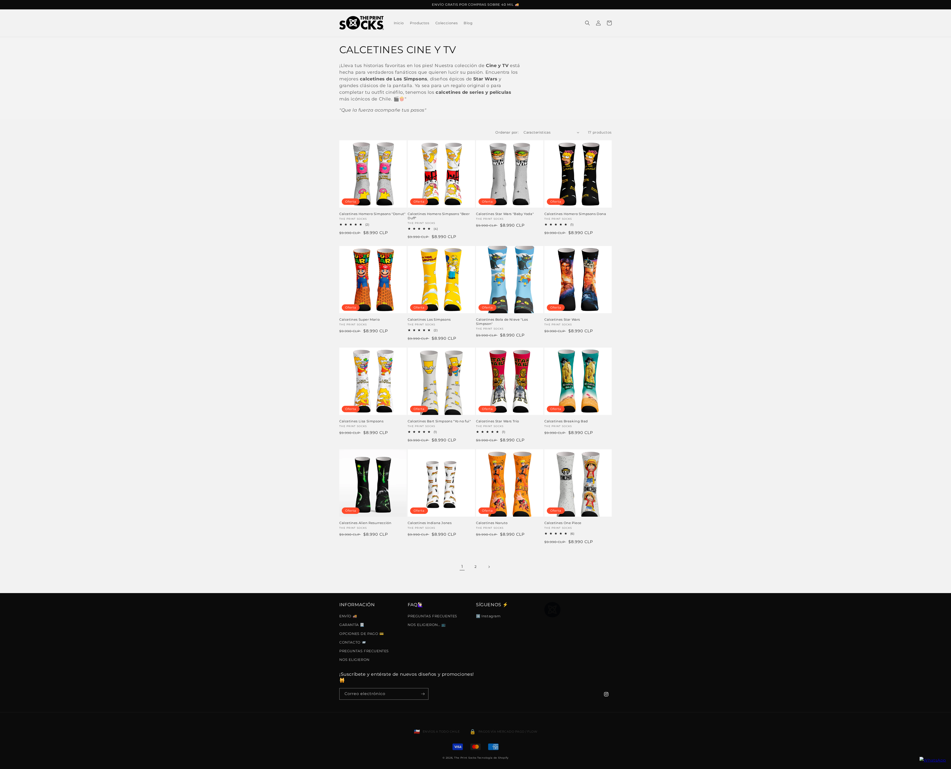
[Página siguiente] (488, 566)
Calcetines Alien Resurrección (365, 523)
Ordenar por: (507, 132)
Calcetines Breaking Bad (566, 421)
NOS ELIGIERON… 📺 (427, 625)
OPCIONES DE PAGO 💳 (361, 633)
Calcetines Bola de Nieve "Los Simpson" (502, 321)
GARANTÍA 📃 (351, 625)
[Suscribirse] (422, 694)
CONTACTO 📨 (352, 642)
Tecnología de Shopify (492, 757)
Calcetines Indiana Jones (429, 523)
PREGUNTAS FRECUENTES (364, 651)
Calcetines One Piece (562, 523)
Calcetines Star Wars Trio (497, 421)
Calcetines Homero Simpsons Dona (575, 214)
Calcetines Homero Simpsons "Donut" (372, 214)
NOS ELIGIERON (354, 659)
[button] (587, 23)
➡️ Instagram (488, 616)
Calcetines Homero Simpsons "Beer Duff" (439, 216)
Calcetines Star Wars (562, 319)
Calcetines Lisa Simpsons (361, 421)
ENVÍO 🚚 (348, 616)
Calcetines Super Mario (359, 319)
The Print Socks (465, 757)
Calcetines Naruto (491, 523)
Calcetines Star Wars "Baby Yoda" (505, 214)
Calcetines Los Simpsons (429, 319)
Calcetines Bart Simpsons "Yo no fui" (439, 421)
